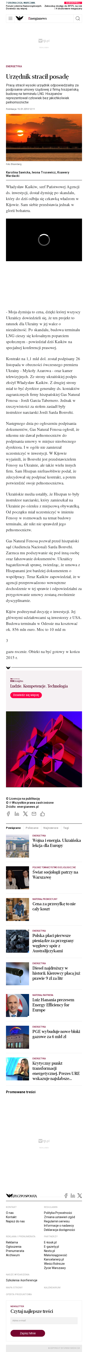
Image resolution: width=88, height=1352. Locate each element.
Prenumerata (15, 1251)
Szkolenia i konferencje (21, 1280)
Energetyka (14, 66)
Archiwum (13, 1255)
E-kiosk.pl (50, 1242)
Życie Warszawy (55, 1268)
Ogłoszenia (13, 1246)
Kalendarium (52, 1287)
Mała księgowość (55, 1255)
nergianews (37, 18)
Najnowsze (50, 827)
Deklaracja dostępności (59, 1230)
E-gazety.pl (51, 1246)
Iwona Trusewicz (44, 172)
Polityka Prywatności (58, 1213)
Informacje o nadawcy (59, 1225)
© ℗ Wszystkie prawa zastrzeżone (30, 802)
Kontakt (11, 1217)
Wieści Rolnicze (54, 1263)
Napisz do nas (15, 1221)
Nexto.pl (49, 1251)
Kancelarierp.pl (54, 1259)
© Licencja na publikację (23, 798)
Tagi (66, 827)
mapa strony (14, 1287)
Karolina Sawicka (18, 172)
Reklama (12, 1242)
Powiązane (13, 827)
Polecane (32, 827)
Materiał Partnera (42, 995)
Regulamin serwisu (57, 1221)
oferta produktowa (19, 1294)
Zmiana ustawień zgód (59, 1217)
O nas (10, 1213)
